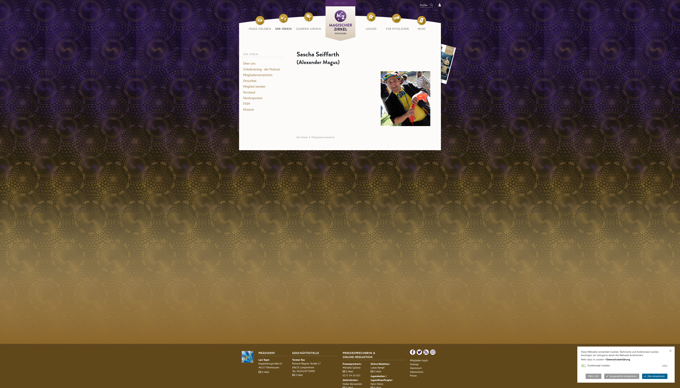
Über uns (249, 63)
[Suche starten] (430, 5)
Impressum (416, 368)
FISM (246, 104)
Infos (664, 365)
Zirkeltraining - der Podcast (261, 69)
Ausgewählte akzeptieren (623, 376)
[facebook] (412, 352)
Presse (413, 375)
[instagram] (432, 352)
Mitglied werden (254, 86)
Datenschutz (416, 371)
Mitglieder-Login (419, 360)
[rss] (426, 352)
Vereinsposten (252, 98)
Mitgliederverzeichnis (258, 75)
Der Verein (302, 137)
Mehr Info (593, 376)
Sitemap (414, 364)
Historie (248, 110)
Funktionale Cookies (599, 365)
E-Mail (265, 372)
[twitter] (419, 352)
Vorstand (249, 92)
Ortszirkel (249, 81)
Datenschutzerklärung (618, 359)
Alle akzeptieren (656, 376)
